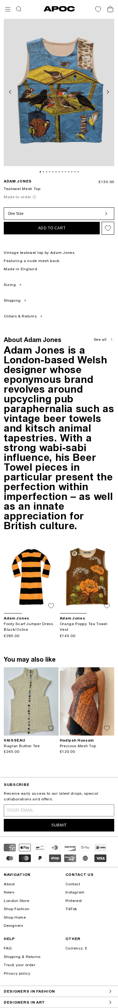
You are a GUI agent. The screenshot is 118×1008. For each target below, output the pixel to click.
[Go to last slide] (11, 91)
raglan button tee (22, 746)
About (9, 884)
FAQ (8, 948)
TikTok (71, 909)
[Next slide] (107, 91)
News (9, 892)
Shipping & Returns (22, 957)
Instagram (75, 892)
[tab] (40, 171)
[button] (8, 9)
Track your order (20, 965)
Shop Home (15, 917)
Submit (59, 825)
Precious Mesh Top (78, 746)
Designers (13, 925)
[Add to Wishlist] (108, 228)
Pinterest (73, 901)
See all (100, 339)
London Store (16, 901)
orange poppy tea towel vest (84, 627)
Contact (72, 884)
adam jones (18, 181)
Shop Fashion (16, 909)
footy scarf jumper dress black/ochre (28, 627)
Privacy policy (17, 973)
